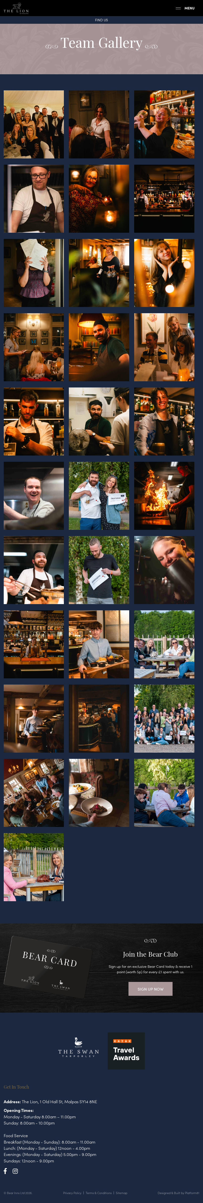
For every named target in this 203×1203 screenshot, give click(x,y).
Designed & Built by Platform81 (178, 1193)
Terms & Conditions (99, 1192)
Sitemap (121, 1192)
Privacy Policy (72, 1192)
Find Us (101, 19)
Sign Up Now (150, 989)
